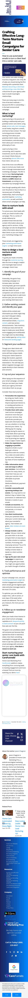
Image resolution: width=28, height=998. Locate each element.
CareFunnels (6, 663)
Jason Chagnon (7, 722)
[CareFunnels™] (14, 975)
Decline (16, 994)
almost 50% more (18, 158)
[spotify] (15, 955)
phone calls (11, 126)
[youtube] (17, 952)
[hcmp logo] (6, 21)
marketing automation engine (12, 580)
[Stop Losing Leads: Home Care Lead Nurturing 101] (20, 814)
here (17, 673)
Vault (9, 723)
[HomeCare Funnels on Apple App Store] (10, 916)
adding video (21, 337)
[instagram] (14, 952)
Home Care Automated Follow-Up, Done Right (7, 822)
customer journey (17, 260)
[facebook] (6, 952)
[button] (3, 823)
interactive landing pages (12, 340)
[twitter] (10, 952)
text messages (20, 126)
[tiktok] (12, 955)
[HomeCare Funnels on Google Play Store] (10, 912)
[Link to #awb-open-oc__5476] (23, 21)
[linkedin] (21, 952)
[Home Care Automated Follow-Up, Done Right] (7, 813)
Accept (6, 994)
